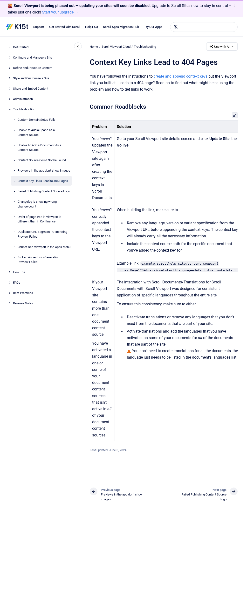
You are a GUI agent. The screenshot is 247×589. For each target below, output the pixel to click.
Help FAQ (91, 27)
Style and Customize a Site (31, 78)
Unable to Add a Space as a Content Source (36, 132)
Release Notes (23, 303)
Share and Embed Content (30, 88)
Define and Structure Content (32, 68)
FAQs (16, 282)
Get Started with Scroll (64, 27)
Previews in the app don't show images (44, 170)
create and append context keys (180, 76)
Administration (23, 99)
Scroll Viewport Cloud (116, 46)
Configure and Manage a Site (32, 57)
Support (38, 27)
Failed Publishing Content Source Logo (44, 191)
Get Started (20, 47)
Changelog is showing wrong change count (37, 204)
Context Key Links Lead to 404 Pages (43, 181)
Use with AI (222, 46)
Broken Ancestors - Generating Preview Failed (38, 259)
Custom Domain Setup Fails (36, 119)
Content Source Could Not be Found (42, 160)
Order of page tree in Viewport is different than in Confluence (39, 219)
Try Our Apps (153, 27)
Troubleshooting (24, 109)
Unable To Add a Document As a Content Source (39, 147)
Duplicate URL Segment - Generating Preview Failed (42, 234)
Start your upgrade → (60, 12)
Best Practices (23, 293)
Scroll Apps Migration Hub (121, 27)
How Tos (19, 272)
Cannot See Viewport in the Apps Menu (44, 247)
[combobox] (203, 27)
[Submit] (175, 27)
